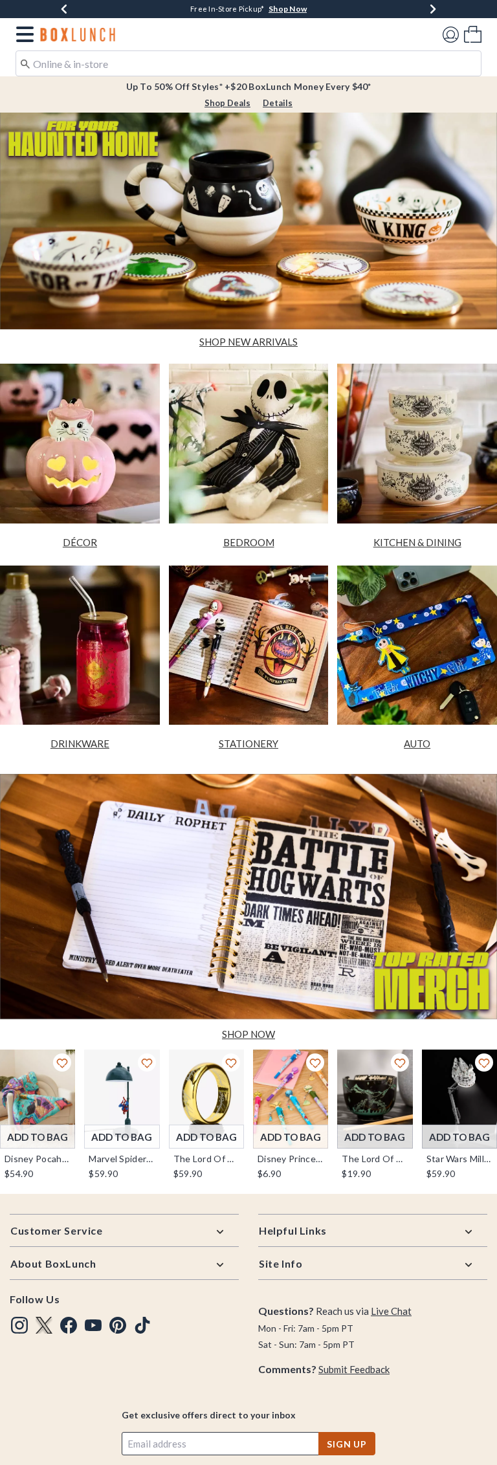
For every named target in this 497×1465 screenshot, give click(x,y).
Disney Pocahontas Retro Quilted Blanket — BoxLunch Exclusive (38, 1159)
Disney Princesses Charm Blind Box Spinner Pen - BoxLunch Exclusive (291, 1159)
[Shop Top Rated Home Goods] (248, 898)
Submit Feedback (354, 1369)
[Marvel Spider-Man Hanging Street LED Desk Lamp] (121, 1099)
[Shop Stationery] (249, 645)
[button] (22, 34)
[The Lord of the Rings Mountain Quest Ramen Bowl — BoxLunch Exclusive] (374, 1099)
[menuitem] (472, 34)
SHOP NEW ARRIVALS (248, 341)
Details (278, 103)
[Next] (433, 9)
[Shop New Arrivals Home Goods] (248, 220)
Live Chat (391, 1311)
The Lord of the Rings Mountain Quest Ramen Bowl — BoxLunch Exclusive (375, 1159)
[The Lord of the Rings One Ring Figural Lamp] (206, 1099)
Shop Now (288, 9)
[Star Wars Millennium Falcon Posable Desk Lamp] (459, 1099)
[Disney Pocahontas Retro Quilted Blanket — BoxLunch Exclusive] (37, 1099)
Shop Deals (227, 103)
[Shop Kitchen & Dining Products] (417, 443)
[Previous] (64, 9)
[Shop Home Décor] (80, 443)
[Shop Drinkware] (80, 645)
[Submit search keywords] (25, 63)
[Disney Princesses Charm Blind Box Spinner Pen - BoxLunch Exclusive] (290, 1099)
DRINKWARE (79, 743)
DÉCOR (80, 542)
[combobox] (248, 63)
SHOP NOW (248, 1034)
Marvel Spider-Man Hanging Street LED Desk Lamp (122, 1159)
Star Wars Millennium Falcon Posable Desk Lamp (459, 1159)
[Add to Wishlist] (62, 1062)
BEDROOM (248, 542)
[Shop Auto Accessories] (417, 645)
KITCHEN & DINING (417, 542)
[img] (19, 1325)
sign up (347, 1443)
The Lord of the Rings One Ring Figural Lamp (206, 1159)
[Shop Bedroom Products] (249, 443)
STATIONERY (248, 743)
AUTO (417, 743)
